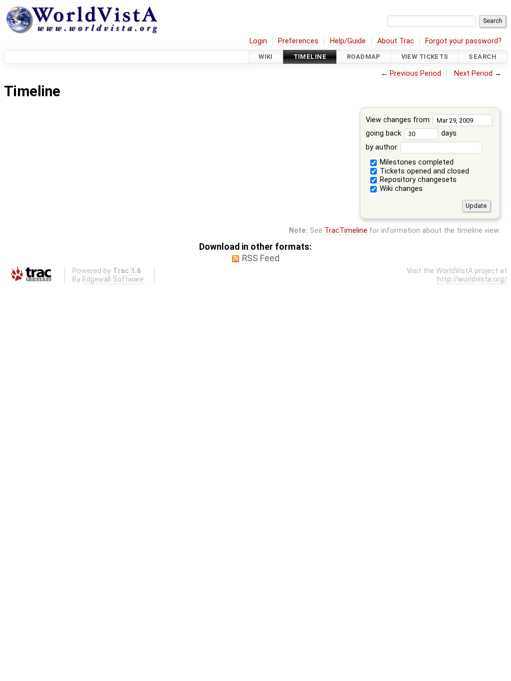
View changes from (399, 120)
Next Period (473, 73)
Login (258, 41)
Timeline (309, 56)
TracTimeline (345, 230)
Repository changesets (417, 179)
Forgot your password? (463, 41)
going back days (411, 133)
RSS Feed (260, 258)
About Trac (395, 41)
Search (483, 56)
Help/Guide (348, 41)
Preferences (298, 41)
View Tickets (425, 56)
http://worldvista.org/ (472, 279)
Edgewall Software (113, 279)
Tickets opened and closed (423, 171)
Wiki (265, 56)
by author (382, 147)
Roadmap (364, 56)
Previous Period (415, 73)
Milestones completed (416, 162)
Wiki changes (400, 188)
